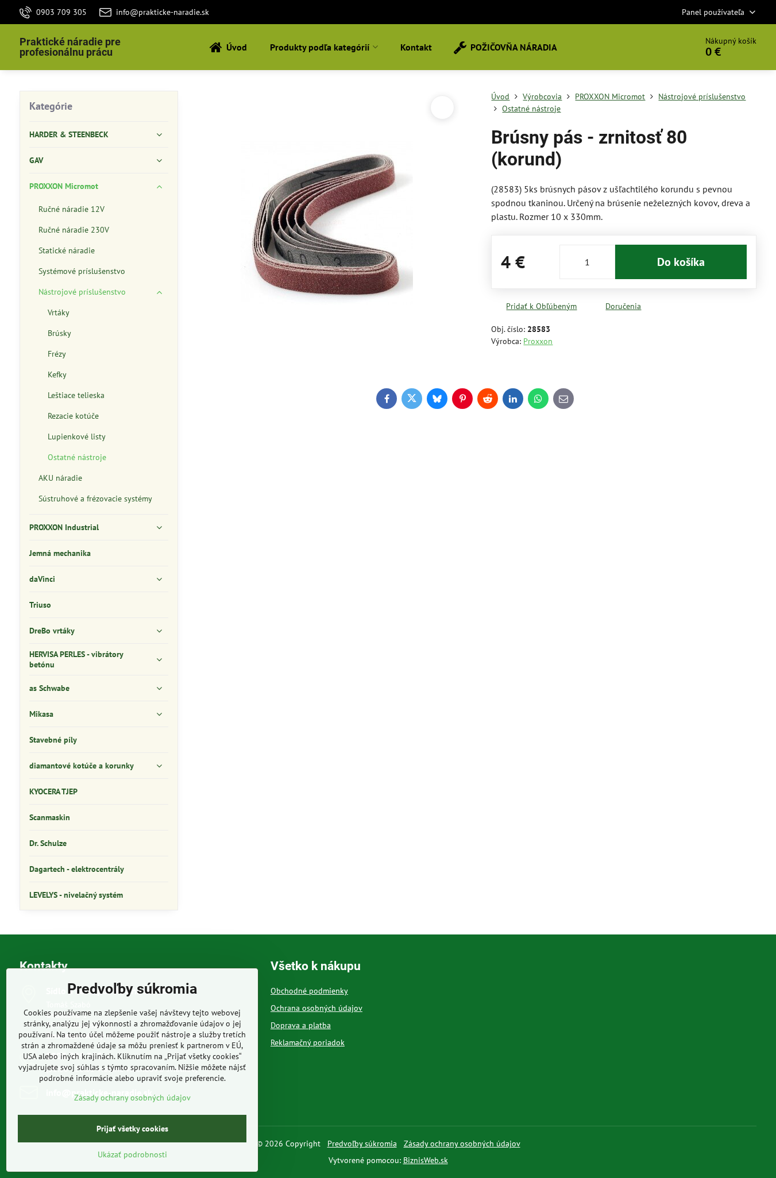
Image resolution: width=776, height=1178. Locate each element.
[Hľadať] (655, 47)
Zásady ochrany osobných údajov (462, 1143)
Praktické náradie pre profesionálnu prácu (70, 47)
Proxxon (538, 341)
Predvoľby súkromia (362, 1143)
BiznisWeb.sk (425, 1160)
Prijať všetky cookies (132, 1128)
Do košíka (681, 261)
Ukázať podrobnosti (132, 1154)
